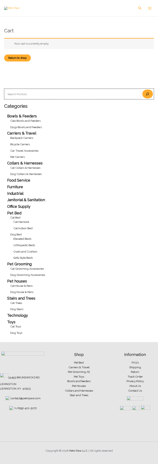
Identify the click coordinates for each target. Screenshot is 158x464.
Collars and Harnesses (79, 390)
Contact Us (135, 390)
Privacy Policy (135, 381)
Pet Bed (79, 362)
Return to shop (17, 57)
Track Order (135, 376)
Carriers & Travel (79, 367)
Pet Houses (79, 385)
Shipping (135, 367)
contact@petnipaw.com (26, 398)
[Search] (147, 94)
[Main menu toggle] (150, 8)
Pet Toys (79, 376)
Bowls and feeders (79, 381)
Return (135, 371)
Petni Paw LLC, (78, 450)
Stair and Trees (79, 395)
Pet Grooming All (79, 371)
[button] (140, 8)
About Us (135, 385)
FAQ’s (135, 362)
